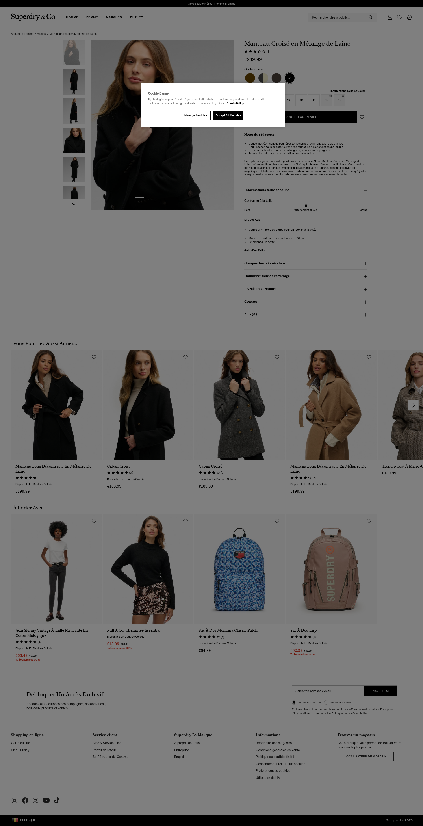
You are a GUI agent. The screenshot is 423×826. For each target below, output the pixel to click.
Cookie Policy (235, 103)
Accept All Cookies (228, 115)
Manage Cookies (195, 115)
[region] (213, 105)
